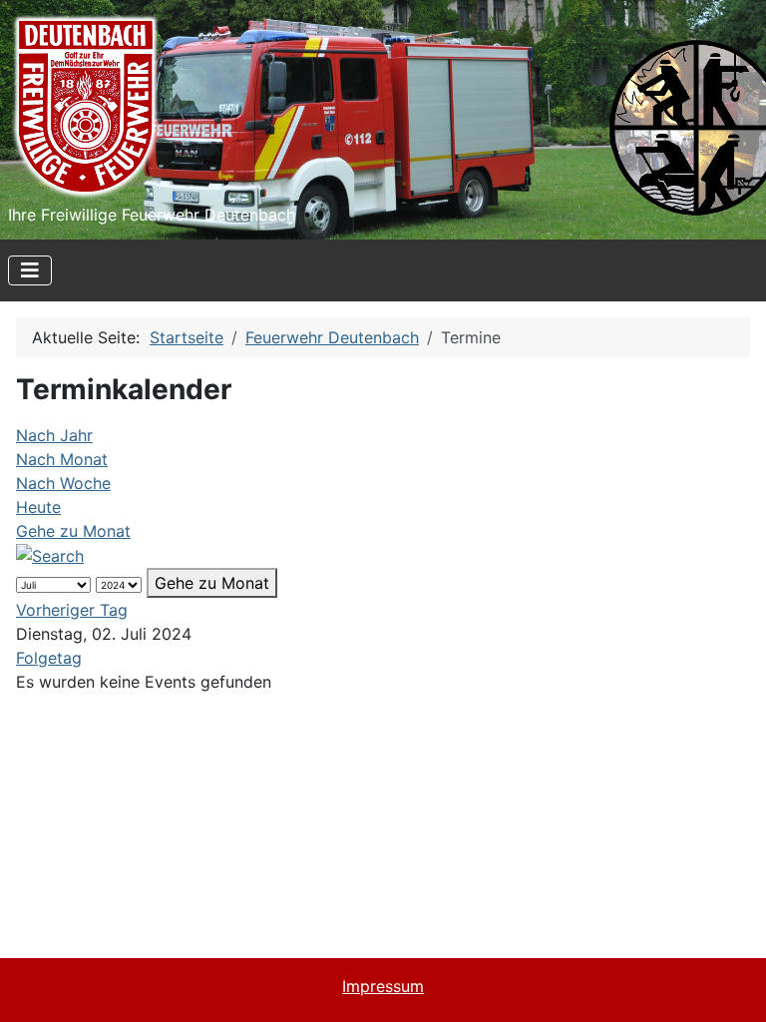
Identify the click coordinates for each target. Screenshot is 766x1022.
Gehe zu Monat (73, 531)
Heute (38, 507)
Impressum (383, 986)
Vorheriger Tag (72, 610)
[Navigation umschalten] (30, 270)
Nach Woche (63, 483)
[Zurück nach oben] (731, 985)
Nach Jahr (54, 435)
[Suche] (50, 555)
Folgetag (49, 658)
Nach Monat (62, 459)
